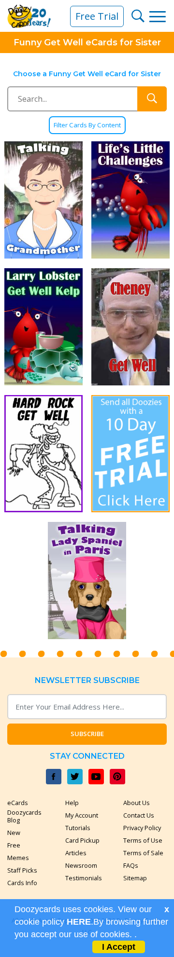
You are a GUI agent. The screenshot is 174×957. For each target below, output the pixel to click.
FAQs (130, 865)
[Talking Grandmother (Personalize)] (43, 200)
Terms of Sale (143, 853)
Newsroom (81, 865)
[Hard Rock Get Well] (43, 453)
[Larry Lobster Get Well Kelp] (43, 326)
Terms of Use (142, 840)
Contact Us (138, 815)
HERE (79, 922)
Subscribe (87, 733)
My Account (81, 815)
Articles (76, 853)
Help (72, 803)
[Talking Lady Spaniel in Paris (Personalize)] (87, 580)
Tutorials (77, 828)
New (13, 832)
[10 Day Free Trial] (130, 453)
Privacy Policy (142, 828)
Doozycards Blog (24, 816)
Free (13, 845)
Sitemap (135, 878)
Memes (18, 857)
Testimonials (83, 878)
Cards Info (22, 883)
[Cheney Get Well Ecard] (130, 326)
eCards (17, 803)
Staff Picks (22, 870)
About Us (136, 803)
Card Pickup (82, 840)
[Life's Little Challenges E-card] (130, 200)
